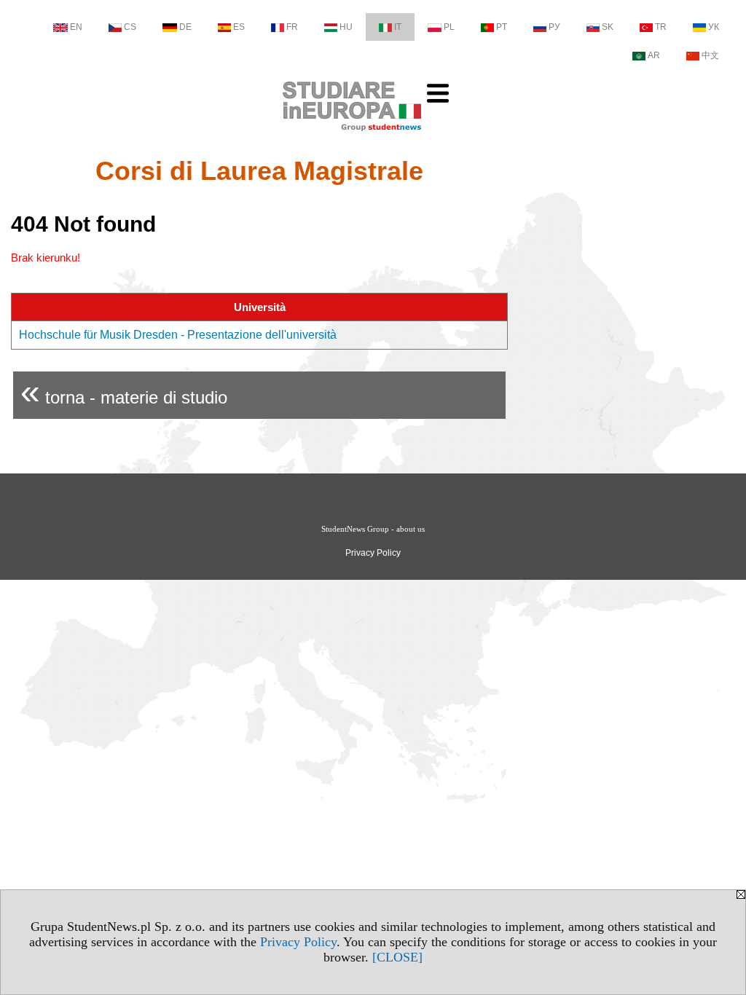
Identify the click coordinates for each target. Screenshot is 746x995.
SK (607, 27)
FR (292, 27)
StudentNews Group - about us (373, 528)
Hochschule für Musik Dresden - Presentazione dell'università (178, 335)
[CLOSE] (397, 957)
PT (501, 27)
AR (654, 55)
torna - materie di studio (123, 391)
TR (661, 27)
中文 (710, 55)
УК (713, 27)
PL (449, 27)
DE (185, 27)
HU (346, 27)
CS (130, 27)
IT (397, 27)
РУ (554, 27)
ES (239, 27)
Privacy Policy (298, 942)
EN (76, 27)
